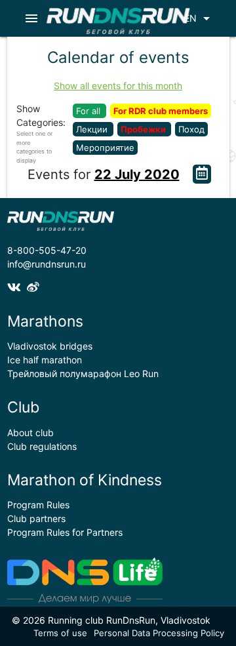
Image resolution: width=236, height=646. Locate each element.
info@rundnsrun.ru (46, 264)
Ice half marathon (44, 359)
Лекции (93, 129)
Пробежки (144, 129)
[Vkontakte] (17, 287)
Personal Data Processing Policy (159, 633)
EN (199, 18)
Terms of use (60, 633)
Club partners (36, 518)
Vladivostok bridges (49, 346)
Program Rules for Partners (65, 532)
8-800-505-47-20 (47, 250)
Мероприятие (105, 147)
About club (30, 432)
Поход (191, 129)
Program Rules (38, 504)
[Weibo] (35, 287)
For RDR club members (160, 111)
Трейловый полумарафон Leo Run (83, 373)
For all (89, 111)
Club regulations (42, 446)
